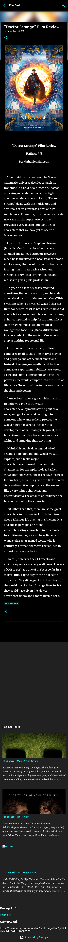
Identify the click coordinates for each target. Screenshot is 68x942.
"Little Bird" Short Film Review (19, 872)
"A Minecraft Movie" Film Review (20, 761)
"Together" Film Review (15, 816)
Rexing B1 (6, 914)
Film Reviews (11, 603)
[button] (6, 38)
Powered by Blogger (36, 937)
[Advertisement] (34, 681)
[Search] (63, 5)
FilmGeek (15, 5)
